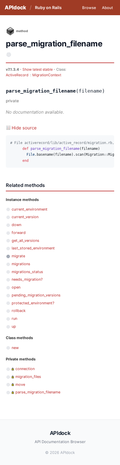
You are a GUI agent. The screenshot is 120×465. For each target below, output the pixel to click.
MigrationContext (46, 75)
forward (19, 232)
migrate (18, 256)
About (107, 7)
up (14, 326)
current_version (25, 217)
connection (25, 369)
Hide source (24, 128)
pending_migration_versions (36, 295)
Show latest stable (38, 69)
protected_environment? (33, 303)
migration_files (28, 376)
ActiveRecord (17, 75)
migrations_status (27, 272)
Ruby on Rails (48, 7)
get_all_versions (25, 240)
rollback (19, 310)
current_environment (29, 209)
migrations (21, 264)
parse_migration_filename (37, 392)
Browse (89, 7)
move (20, 384)
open (16, 287)
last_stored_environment (33, 248)
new (15, 348)
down (16, 225)
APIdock (15, 7)
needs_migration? (27, 279)
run (14, 318)
